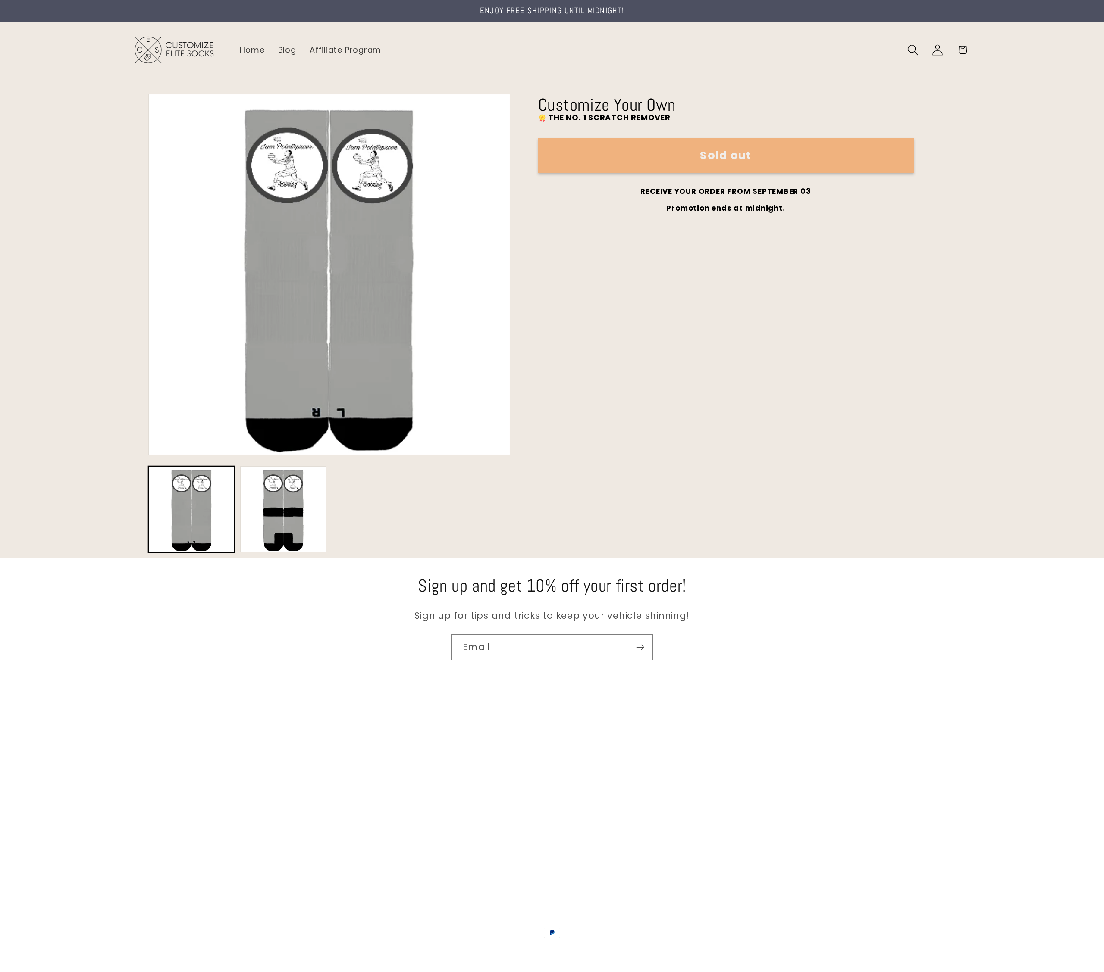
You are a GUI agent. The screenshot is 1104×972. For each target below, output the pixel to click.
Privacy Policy (160, 864)
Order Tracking (163, 809)
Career (146, 773)
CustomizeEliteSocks (509, 951)
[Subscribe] (640, 647)
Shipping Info (159, 791)
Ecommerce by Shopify (618, 951)
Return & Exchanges (173, 827)
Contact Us (155, 755)
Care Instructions (168, 846)
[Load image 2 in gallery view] (283, 509)
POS (553, 951)
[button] (913, 49)
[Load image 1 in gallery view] (191, 509)
